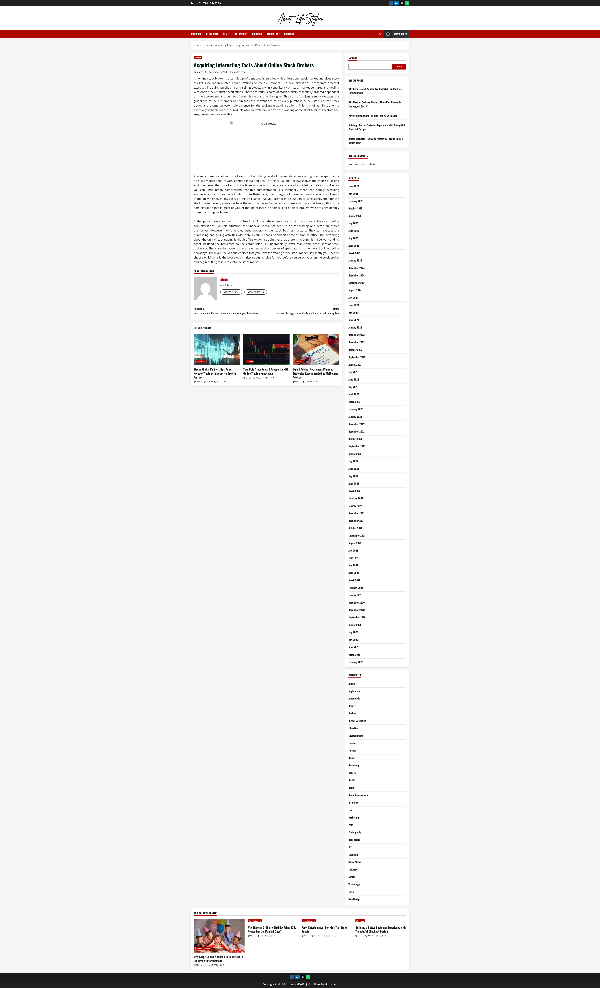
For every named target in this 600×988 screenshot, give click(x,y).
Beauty (351, 706)
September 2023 (356, 357)
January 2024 (355, 327)
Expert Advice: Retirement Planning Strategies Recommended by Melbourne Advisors (315, 373)
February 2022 (355, 498)
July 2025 (353, 223)
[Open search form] (380, 34)
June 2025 (353, 231)
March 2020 (354, 654)
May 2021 (353, 565)
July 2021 (353, 550)
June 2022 (353, 468)
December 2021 (356, 513)
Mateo (200, 71)
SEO (350, 847)
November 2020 (356, 610)
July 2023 (353, 372)
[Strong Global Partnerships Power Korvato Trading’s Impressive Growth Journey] (217, 349)
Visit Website (231, 292)
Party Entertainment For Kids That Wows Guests (372, 116)
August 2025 (354, 216)
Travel (351, 892)
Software (257, 34)
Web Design (354, 899)
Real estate (354, 839)
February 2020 (355, 662)
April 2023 (353, 394)
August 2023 (354, 364)
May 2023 (353, 387)
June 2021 (353, 558)
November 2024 (356, 275)
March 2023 (354, 402)
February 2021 (355, 588)
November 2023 (356, 342)
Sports (351, 877)
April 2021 (353, 573)
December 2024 (356, 268)
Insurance (353, 802)
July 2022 (353, 461)
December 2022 (356, 424)
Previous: (226, 311)
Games (351, 758)
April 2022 (353, 483)
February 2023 (355, 409)
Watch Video (400, 34)
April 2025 (353, 245)
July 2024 (353, 297)
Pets (350, 825)
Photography (354, 832)
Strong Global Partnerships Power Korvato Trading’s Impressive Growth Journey (215, 373)
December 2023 (356, 335)
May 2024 (353, 312)
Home (351, 787)
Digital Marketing (357, 721)
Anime (351, 683)
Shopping (196, 34)
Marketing (353, 817)
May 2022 (353, 476)
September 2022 (356, 446)
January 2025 (355, 260)
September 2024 (356, 283)
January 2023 (355, 416)
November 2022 (356, 431)
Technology (273, 34)
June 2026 (353, 186)
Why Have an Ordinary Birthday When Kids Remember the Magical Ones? (272, 929)
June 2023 (353, 379)
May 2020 (353, 640)
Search (352, 58)
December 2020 (356, 602)
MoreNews (314, 984)
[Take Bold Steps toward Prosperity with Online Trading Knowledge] (266, 349)
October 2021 (355, 528)
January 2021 (355, 595)
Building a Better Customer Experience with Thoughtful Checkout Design (380, 929)
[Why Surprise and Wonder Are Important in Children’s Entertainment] (219, 936)
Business (289, 34)
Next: (307, 311)
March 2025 (354, 253)
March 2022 (354, 491)
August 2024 (354, 290)
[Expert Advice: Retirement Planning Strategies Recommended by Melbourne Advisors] (316, 349)
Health (226, 34)
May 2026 (353, 193)
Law (350, 810)
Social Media (354, 862)
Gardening (353, 765)
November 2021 (356, 521)
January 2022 (355, 506)
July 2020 (353, 632)
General (352, 773)
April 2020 (353, 647)
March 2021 (354, 580)
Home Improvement (358, 795)
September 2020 (357, 617)
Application (354, 691)
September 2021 (356, 535)
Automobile (212, 34)
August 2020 (355, 625)
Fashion (352, 743)
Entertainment (355, 735)
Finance (198, 57)
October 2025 (355, 208)
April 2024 (353, 320)
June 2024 (353, 305)
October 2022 (355, 439)
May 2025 (353, 238)
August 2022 (354, 454)
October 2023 (355, 350)
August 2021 (354, 543)
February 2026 (355, 201)
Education (353, 728)
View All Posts (256, 292)
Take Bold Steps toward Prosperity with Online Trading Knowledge (265, 371)
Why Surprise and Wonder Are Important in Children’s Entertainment (218, 959)
